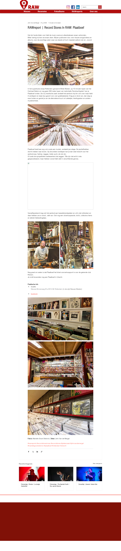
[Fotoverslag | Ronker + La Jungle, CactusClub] (32, 474)
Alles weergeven (97, 463)
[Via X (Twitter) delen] (33, 451)
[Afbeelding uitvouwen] (43, 245)
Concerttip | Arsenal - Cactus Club (88, 484)
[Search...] (100, 7)
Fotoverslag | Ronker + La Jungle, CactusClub (30, 485)
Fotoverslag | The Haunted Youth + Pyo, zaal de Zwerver (59, 485)
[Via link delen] (41, 451)
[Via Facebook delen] (28, 451)
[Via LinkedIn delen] (37, 451)
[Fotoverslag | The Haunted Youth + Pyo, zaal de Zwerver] (60, 474)
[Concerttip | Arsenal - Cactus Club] (89, 474)
